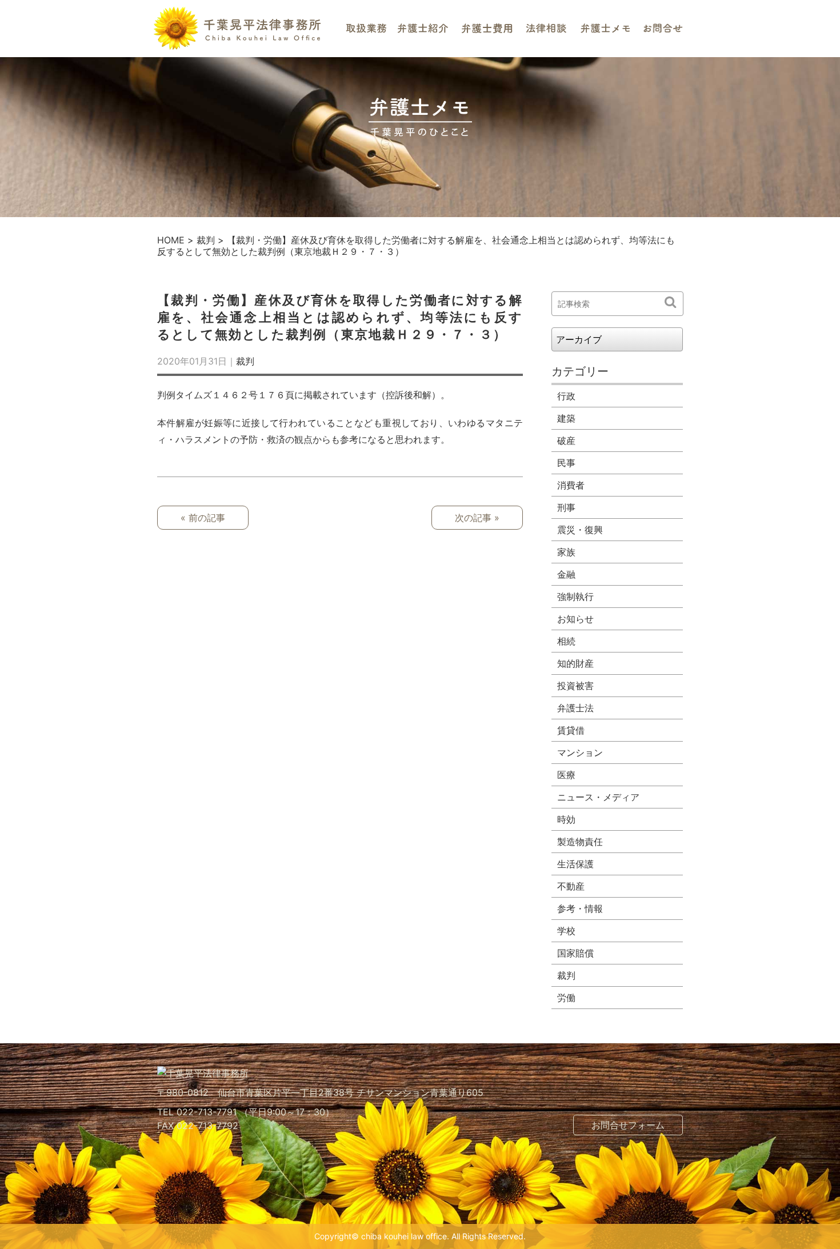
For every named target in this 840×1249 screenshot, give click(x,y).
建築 (566, 418)
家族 (566, 552)
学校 (566, 930)
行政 (566, 396)
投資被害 (575, 685)
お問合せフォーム (628, 1125)
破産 (566, 440)
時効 (566, 819)
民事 (566, 463)
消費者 (571, 485)
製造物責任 (580, 841)
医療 (566, 774)
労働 (566, 997)
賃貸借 (571, 730)
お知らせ (575, 618)
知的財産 (575, 663)
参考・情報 (580, 908)
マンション (580, 752)
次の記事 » (477, 517)
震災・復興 (580, 529)
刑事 (566, 507)
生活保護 (575, 864)
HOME (171, 240)
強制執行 (575, 596)
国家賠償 (575, 953)
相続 (566, 641)
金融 (566, 574)
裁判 (206, 240)
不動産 (571, 886)
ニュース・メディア (598, 797)
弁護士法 (575, 708)
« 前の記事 (203, 517)
